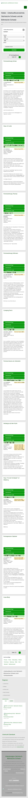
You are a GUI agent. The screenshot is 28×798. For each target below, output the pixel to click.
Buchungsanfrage (9, 73)
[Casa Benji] (14, 603)
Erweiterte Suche (9, 46)
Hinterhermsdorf (7, 695)
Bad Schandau (6, 692)
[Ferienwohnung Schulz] (14, 67)
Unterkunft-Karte (20, 747)
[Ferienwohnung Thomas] (14, 200)
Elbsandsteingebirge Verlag (17, 792)
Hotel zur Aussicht (7, 707)
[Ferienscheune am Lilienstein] (14, 367)
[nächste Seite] (20, 57)
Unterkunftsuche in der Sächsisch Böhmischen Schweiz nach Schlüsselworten (13, 673)
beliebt (11, 701)
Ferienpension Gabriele (10, 536)
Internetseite (8, 75)
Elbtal (16, 662)
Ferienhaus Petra (7, 724)
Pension (5, 659)
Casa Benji (7, 597)
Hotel (19, 662)
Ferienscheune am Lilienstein (12, 361)
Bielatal (5, 686)
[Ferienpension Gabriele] (14, 542)
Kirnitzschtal (6, 689)
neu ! (5, 701)
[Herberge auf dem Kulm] (14, 429)
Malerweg (12, 662)
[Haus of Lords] (14, 132)
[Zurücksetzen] (23, 30)
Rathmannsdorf (12, 664)
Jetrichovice (6, 683)
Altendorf (6, 664)
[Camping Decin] (14, 316)
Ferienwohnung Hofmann (11, 253)
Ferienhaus (6, 662)
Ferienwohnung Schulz (10, 61)
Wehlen (20, 659)
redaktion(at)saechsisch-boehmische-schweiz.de (14, 785)
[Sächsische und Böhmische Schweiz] (10, 2)
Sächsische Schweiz (7, 769)
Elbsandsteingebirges (20, 772)
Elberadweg (14, 659)
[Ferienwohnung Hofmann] (14, 259)
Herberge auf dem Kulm (10, 423)
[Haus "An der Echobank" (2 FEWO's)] (14, 484)
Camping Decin (8, 310)
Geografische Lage (9, 78)
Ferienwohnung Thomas (10, 194)
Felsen (9, 659)
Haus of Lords (8, 126)
